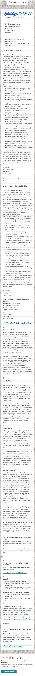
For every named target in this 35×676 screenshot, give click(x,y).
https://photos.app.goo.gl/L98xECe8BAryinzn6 (15, 573)
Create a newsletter (9, 671)
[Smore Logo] (12, 2)
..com (8, 614)
